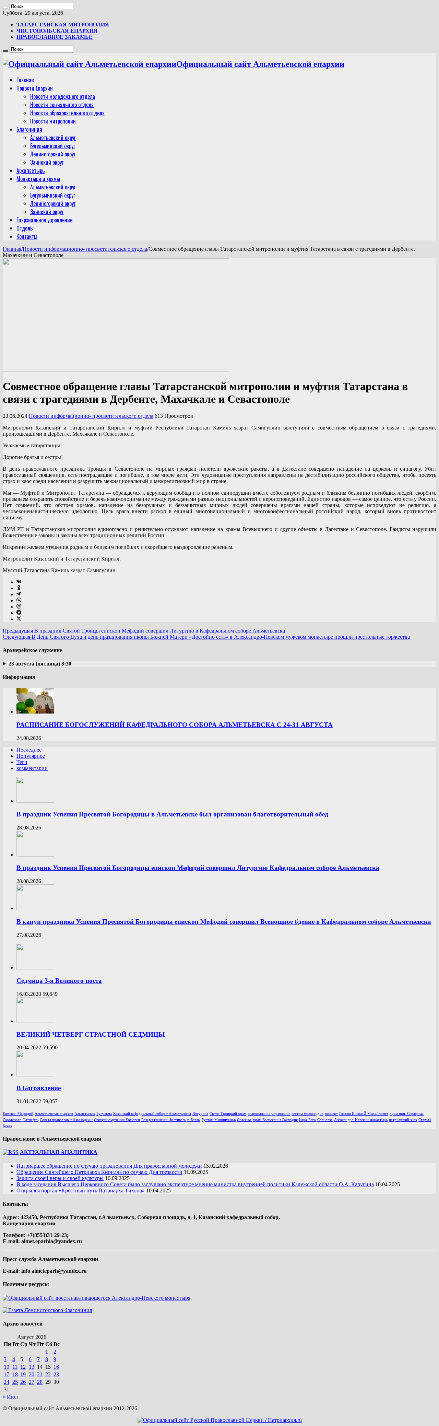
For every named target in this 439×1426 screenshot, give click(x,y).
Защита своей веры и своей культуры (60, 1178)
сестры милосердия (307, 1114)
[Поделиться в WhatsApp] (18, 600)
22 (48, 1374)
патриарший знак (403, 1120)
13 (31, 1367)
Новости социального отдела (62, 105)
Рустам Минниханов (219, 1120)
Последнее (28, 750)
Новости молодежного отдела (62, 96)
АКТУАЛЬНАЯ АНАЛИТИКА (58, 1152)
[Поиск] (5, 8)
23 (56, 1374)
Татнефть (30, 1120)
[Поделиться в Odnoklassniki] (18, 588)
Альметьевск (84, 1114)
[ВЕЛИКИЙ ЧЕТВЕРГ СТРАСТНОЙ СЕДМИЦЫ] (35, 1021)
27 (31, 1382)
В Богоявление (38, 1088)
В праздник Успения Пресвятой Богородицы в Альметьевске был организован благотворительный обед (172, 814)
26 (23, 1382)
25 (15, 1382)
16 (56, 1367)
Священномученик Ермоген (117, 1120)
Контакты (26, 236)
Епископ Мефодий (18, 1114)
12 (23, 1367)
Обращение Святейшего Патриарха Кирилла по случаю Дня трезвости (99, 1172)
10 (6, 1367)
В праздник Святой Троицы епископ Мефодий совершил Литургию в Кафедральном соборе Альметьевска (144, 631)
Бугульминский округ (52, 146)
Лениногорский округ (52, 154)
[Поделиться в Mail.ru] (18, 607)
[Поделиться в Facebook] (18, 613)
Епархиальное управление (44, 220)
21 (40, 1374)
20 (31, 1374)
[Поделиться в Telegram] (18, 594)
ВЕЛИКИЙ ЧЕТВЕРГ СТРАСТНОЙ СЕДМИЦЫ (90, 1034)
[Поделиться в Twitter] (18, 619)
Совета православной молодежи (66, 1120)
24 (6, 1382)
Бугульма (104, 1114)
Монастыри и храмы (38, 179)
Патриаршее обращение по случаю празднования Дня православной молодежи (109, 1166)
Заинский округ (46, 162)
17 (6, 1374)
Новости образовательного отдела (67, 113)
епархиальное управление (269, 1114)
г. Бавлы (193, 1120)
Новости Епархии (34, 88)
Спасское (244, 1120)
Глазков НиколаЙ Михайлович (363, 1114)
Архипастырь (30, 170)
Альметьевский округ (53, 137)
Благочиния (29, 129)
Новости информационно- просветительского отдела (85, 249)
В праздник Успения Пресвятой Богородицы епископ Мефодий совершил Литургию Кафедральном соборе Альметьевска (197, 867)
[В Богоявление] (35, 1074)
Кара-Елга (307, 1120)
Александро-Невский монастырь (361, 1120)
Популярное (30, 756)
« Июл (10, 1397)
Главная (25, 80)
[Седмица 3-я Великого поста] (35, 967)
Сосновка (325, 1120)
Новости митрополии (53, 121)
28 (40, 1382)
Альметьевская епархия (54, 1114)
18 (15, 1374)
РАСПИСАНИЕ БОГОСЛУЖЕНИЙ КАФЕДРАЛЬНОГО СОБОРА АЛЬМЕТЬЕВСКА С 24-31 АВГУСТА (174, 724)
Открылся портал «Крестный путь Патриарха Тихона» (80, 1190)
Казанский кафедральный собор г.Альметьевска (152, 1114)
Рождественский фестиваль (163, 1120)
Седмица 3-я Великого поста (59, 980)
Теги (21, 762)
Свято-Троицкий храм (228, 1114)
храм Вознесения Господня (275, 1120)
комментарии (32, 768)
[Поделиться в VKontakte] (18, 582)
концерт (331, 1114)
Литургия (200, 1114)
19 (23, 1374)
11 (14, 1367)
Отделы (25, 228)
